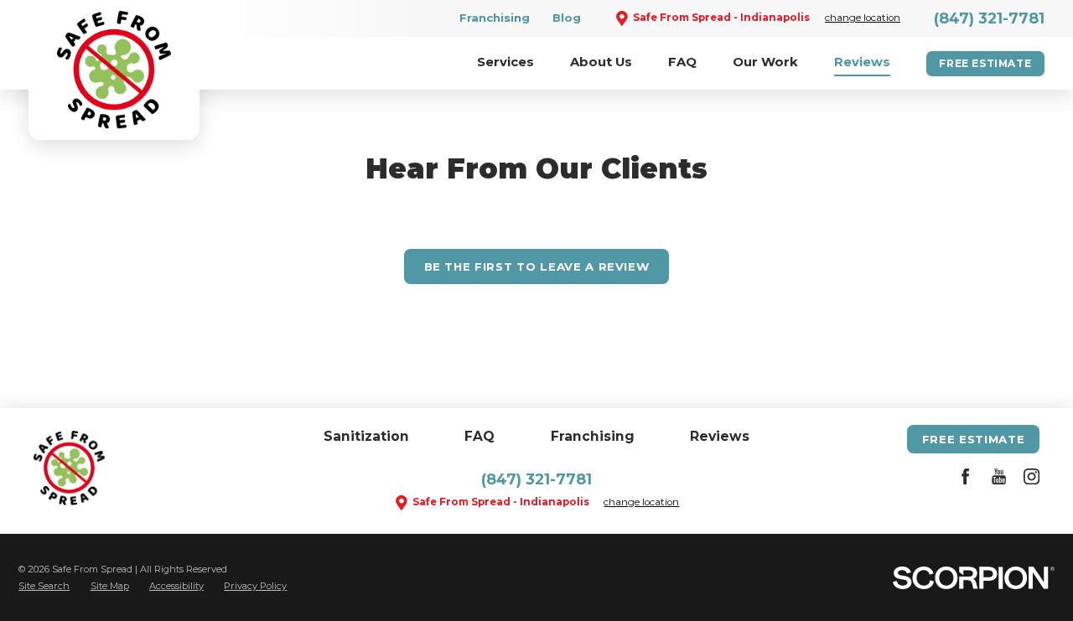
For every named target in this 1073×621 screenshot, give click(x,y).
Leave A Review (537, 266)
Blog (566, 17)
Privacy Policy (255, 586)
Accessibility (176, 586)
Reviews (719, 436)
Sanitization (366, 436)
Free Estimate (985, 64)
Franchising (494, 17)
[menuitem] (505, 63)
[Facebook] (965, 479)
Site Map (110, 586)
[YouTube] (999, 479)
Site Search (44, 586)
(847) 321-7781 (989, 18)
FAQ (479, 436)
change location (862, 17)
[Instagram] (1031, 479)
